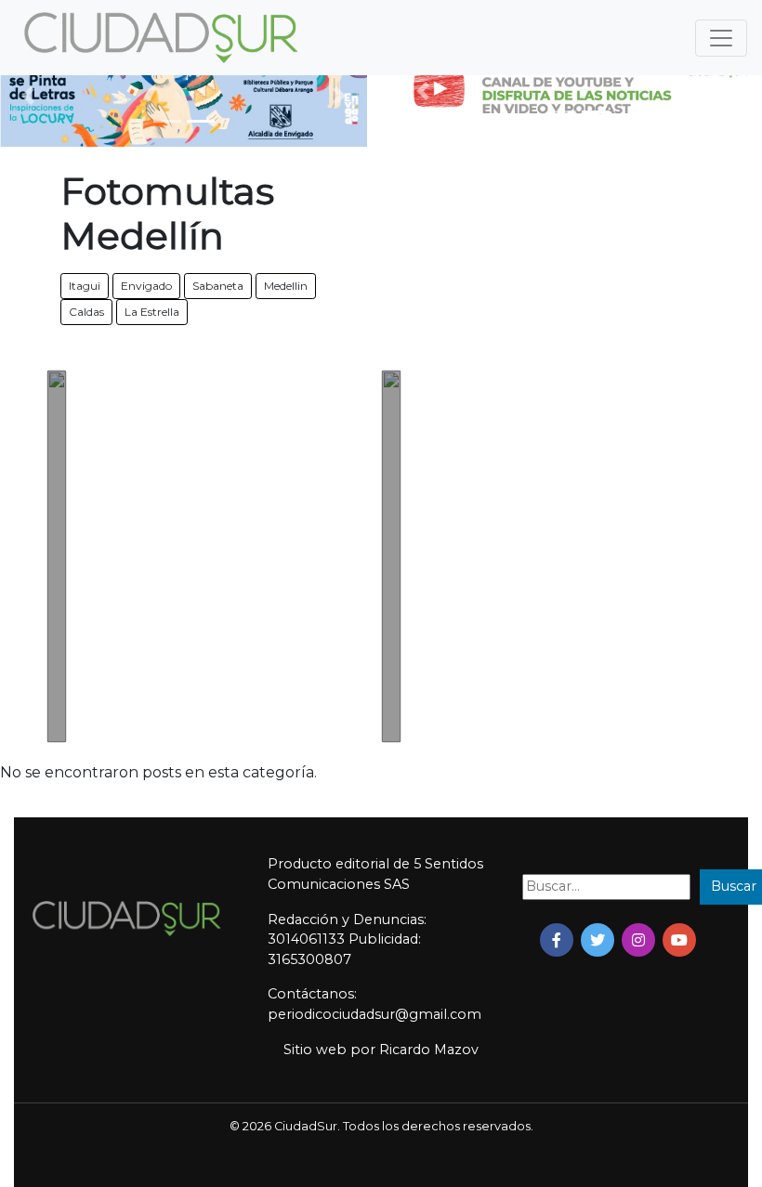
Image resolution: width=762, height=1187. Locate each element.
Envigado (146, 286)
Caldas (86, 312)
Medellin (286, 286)
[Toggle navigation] (721, 38)
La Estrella (152, 312)
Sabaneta (217, 286)
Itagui (84, 286)
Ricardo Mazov (429, 1049)
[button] (27, 96)
